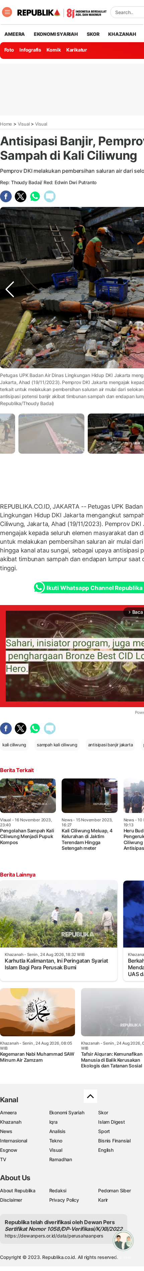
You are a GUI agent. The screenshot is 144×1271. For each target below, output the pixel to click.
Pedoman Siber (114, 1190)
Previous (9, 381)
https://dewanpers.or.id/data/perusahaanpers (54, 1236)
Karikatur (76, 50)
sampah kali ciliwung (57, 744)
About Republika (17, 1190)
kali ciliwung (14, 744)
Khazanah (10, 1122)
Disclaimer (11, 1200)
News (6, 1131)
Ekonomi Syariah (56, 34)
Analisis (57, 1131)
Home (6, 124)
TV (3, 1159)
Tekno (55, 1140)
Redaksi (58, 1190)
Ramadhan (60, 1159)
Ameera (8, 1112)
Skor (103, 1112)
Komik (54, 50)
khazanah (122, 34)
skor (93, 34)
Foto (9, 50)
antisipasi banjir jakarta (110, 744)
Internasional (13, 1140)
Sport (104, 1131)
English (106, 1150)
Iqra (53, 1122)
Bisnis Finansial (114, 1140)
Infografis (30, 50)
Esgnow (8, 1150)
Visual (24, 124)
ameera (14, 34)
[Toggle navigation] (7, 12)
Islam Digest (111, 1122)
